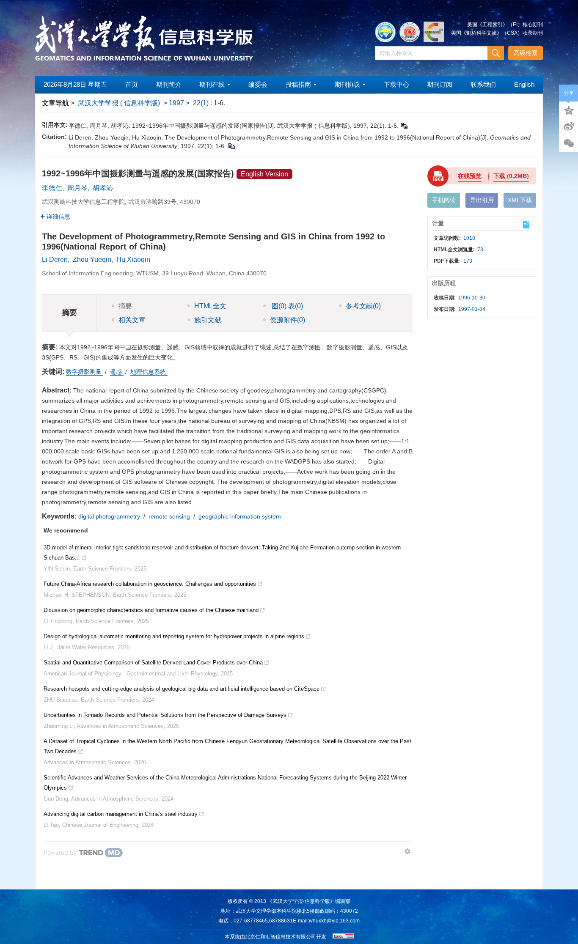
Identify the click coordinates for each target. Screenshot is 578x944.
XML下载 (520, 200)
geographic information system (240, 516)
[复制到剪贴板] (404, 125)
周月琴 (77, 188)
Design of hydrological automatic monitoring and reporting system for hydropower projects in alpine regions (174, 636)
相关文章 (132, 320)
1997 (176, 103)
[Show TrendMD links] (407, 851)
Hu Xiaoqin (133, 259)
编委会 (257, 84)
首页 (131, 84)
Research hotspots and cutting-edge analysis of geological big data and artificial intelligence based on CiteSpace (181, 689)
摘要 (125, 306)
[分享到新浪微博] (568, 126)
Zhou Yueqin (92, 259)
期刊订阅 (439, 84)
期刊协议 (347, 84)
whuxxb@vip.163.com (334, 921)
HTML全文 (210, 306)
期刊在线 (212, 84)
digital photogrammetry (110, 516)
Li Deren (55, 259)
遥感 (117, 371)
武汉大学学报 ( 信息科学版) (119, 103)
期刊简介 (169, 84)
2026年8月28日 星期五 (75, 84)
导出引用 (482, 200)
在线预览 (470, 176)
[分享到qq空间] (568, 110)
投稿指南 (298, 84)
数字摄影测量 (84, 371)
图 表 (286, 306)
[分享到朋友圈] (568, 143)
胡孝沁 (103, 188)
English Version (264, 174)
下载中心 (396, 84)
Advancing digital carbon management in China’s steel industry (121, 814)
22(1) (201, 103)
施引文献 (207, 320)
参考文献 (363, 306)
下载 (511, 176)
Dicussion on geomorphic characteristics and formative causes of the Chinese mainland (151, 610)
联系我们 (483, 84)
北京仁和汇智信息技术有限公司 (280, 937)
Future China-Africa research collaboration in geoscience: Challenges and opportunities (150, 584)
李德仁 (52, 188)
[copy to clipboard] (231, 146)
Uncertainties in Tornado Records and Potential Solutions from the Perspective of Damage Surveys (165, 715)
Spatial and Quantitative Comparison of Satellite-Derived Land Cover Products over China (153, 662)
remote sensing (170, 516)
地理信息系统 (149, 371)
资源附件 (287, 320)
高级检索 (525, 52)
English (524, 84)
